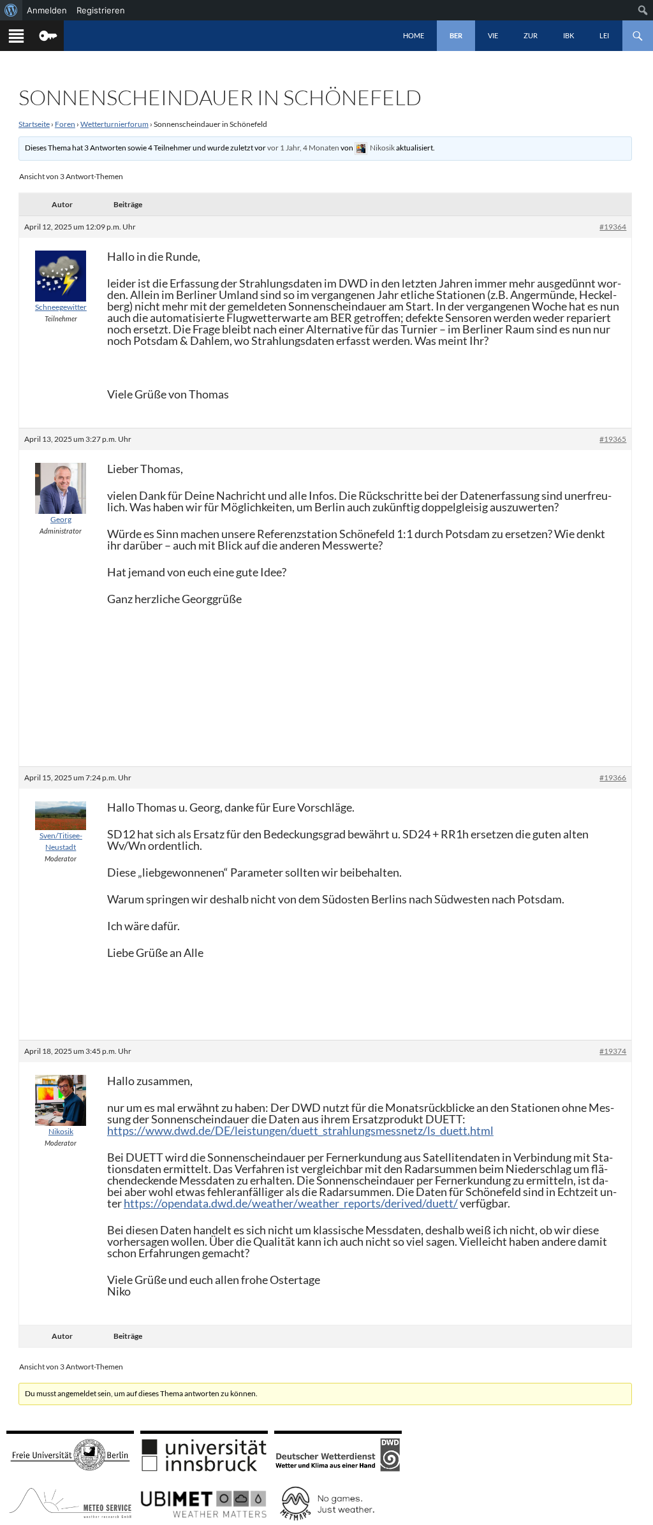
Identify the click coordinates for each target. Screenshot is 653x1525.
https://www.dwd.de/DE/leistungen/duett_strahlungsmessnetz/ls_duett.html (300, 1130)
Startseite (34, 124)
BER (456, 35)
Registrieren (101, 10)
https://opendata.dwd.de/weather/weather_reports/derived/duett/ (291, 1203)
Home (413, 35)
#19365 (612, 439)
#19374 (612, 1051)
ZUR (531, 35)
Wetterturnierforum (114, 124)
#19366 (612, 777)
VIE (493, 35)
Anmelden (47, 10)
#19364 (612, 226)
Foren (65, 124)
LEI (604, 35)
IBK (568, 35)
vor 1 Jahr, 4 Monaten (303, 147)
